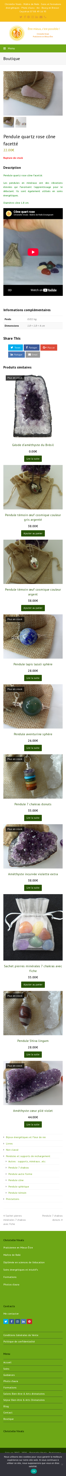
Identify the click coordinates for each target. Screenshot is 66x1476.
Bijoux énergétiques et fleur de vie (26, 1137)
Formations (10, 1387)
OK (33, 1471)
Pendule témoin (17, 1192)
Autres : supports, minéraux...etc (27, 1161)
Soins (6, 1368)
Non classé (12, 1149)
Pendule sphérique (18, 1186)
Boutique (8, 1418)
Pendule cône (16, 1180)
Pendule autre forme (20, 1174)
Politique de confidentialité (19, 1341)
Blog (6, 1406)
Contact (8, 1412)
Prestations (12, 1199)
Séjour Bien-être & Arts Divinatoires (24, 1399)
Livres (9, 1143)
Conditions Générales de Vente (20, 1335)
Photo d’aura (10, 1381)
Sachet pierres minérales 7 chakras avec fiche (14, 1220)
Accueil (7, 1362)
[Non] (62, 1464)
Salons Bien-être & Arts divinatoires (24, 1393)
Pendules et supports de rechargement (28, 1156)
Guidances (9, 1374)
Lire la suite (33, 458)
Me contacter (11, 1313)
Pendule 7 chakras (18, 1167)
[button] (15, 347)
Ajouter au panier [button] (33, 533)
